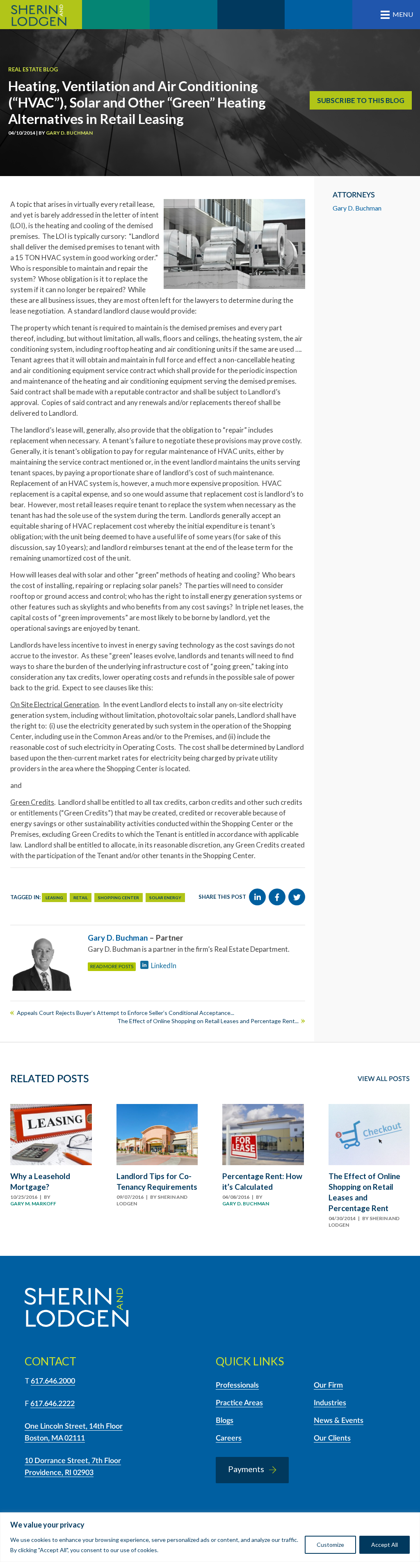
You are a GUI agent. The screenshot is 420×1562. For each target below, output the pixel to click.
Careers (229, 1438)
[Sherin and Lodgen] (76, 1309)
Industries (330, 1403)
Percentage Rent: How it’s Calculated (262, 1181)
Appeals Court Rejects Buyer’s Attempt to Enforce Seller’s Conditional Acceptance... (125, 1012)
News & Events (338, 1421)
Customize (330, 1544)
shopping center (118, 897)
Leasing (54, 897)
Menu (403, 14)
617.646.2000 (53, 1381)
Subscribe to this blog (360, 100)
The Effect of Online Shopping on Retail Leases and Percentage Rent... (208, 1020)
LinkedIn (163, 965)
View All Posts (384, 1079)
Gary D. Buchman (69, 133)
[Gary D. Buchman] (44, 963)
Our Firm (328, 1385)
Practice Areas (239, 1403)
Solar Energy (165, 897)
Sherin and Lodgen (41, 14)
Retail (80, 897)
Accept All (384, 1544)
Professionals (237, 1385)
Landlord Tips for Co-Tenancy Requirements (156, 1181)
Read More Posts (111, 966)
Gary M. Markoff (33, 1203)
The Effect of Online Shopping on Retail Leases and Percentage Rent (364, 1192)
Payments (246, 1469)
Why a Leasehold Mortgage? (40, 1181)
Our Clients (332, 1438)
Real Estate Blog (33, 69)
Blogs (224, 1421)
